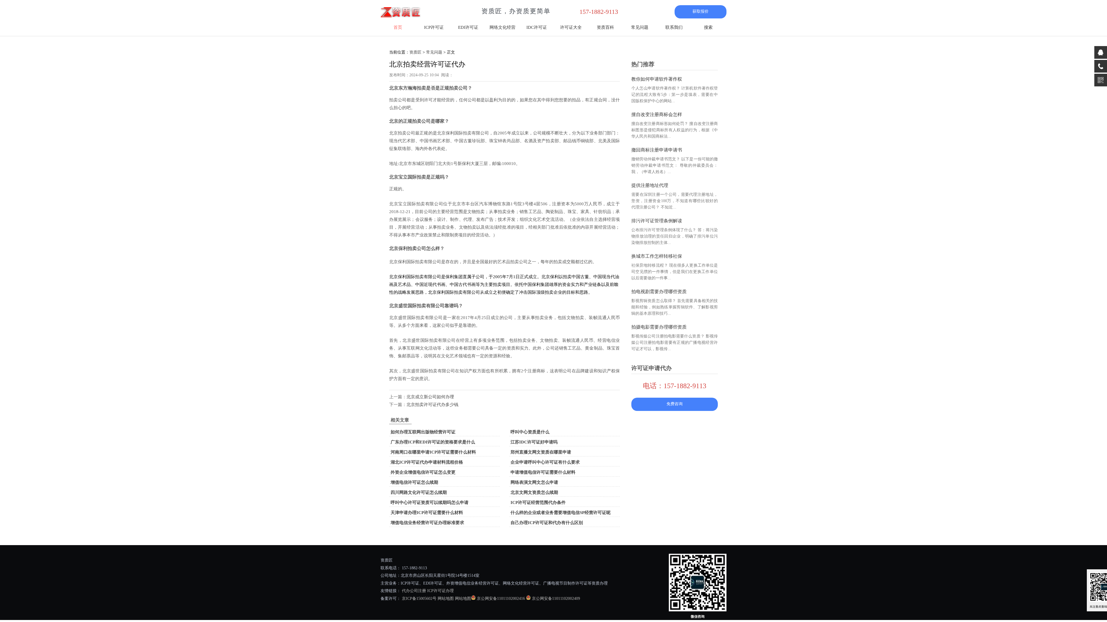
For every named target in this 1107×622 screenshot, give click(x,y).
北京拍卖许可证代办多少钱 (432, 404)
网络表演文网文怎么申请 (534, 482)
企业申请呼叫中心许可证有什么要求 (545, 462)
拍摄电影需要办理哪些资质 (659, 327)
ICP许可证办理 (440, 591)
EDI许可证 (468, 27)
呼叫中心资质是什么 (530, 432)
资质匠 (415, 52)
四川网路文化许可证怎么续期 (419, 492)
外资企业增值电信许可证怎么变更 (423, 472)
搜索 (708, 27)
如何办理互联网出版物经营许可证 (423, 432)
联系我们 (674, 27)
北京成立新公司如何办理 (430, 397)
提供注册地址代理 (649, 185)
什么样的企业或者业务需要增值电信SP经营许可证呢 (561, 512)
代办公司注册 (414, 591)
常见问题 (639, 27)
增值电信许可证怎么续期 (414, 482)
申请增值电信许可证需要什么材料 (543, 472)
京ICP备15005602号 (418, 598)
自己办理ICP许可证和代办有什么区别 (547, 522)
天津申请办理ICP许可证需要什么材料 (427, 512)
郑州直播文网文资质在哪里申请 (541, 452)
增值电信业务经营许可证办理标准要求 (427, 522)
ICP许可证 (434, 27)
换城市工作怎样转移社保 (656, 256)
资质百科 (605, 27)
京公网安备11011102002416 (501, 598)
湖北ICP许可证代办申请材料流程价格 (427, 462)
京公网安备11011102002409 (556, 598)
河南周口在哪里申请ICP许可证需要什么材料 (433, 452)
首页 (398, 27)
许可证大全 (571, 27)
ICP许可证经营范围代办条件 (538, 502)
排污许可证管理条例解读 (656, 220)
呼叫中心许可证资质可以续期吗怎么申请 (429, 502)
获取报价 (700, 11)
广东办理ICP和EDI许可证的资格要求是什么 (433, 442)
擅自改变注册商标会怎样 (656, 114)
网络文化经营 (502, 27)
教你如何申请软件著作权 (656, 79)
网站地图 (446, 598)
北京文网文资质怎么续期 (534, 492)
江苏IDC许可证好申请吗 (534, 442)
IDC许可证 (536, 27)
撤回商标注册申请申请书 (656, 150)
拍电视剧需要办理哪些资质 (659, 291)
